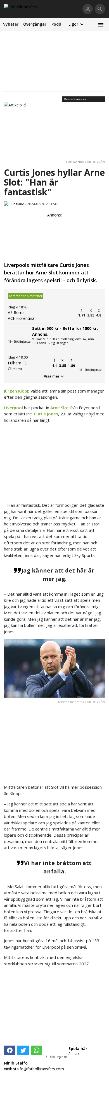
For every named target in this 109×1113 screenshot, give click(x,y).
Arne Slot (59, 407)
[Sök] (100, 9)
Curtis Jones (46, 414)
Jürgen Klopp (17, 391)
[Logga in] (87, 9)
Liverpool (13, 407)
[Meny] (101, 24)
